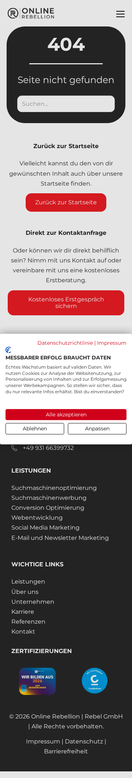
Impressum (111, 343)
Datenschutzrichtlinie (65, 343)
